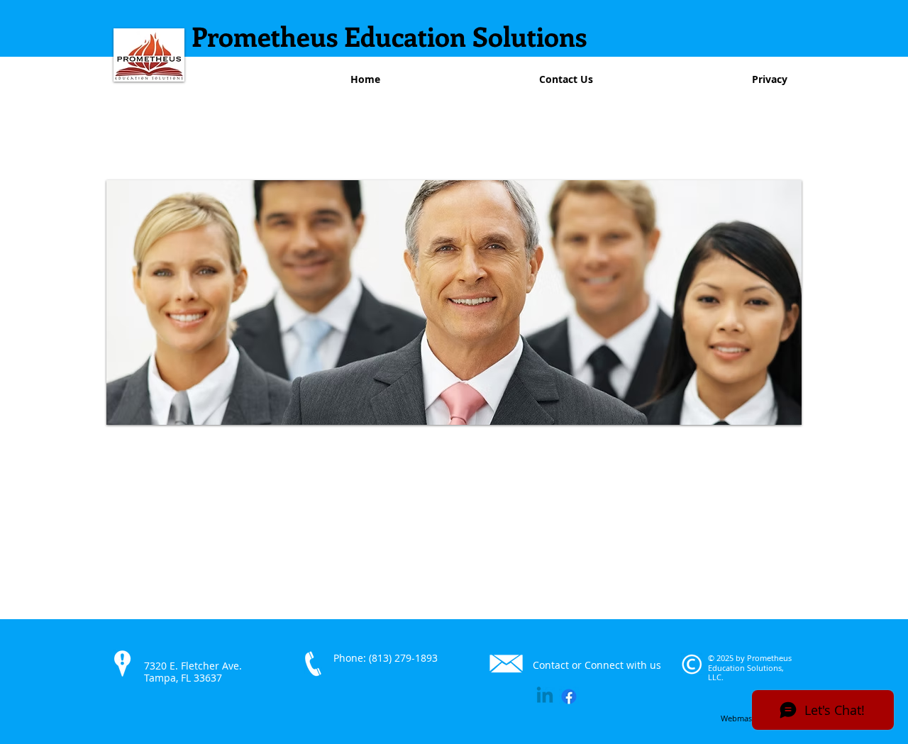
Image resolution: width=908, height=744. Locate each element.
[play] (772, 412)
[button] (454, 302)
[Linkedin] (545, 696)
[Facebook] (569, 696)
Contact (551, 665)
